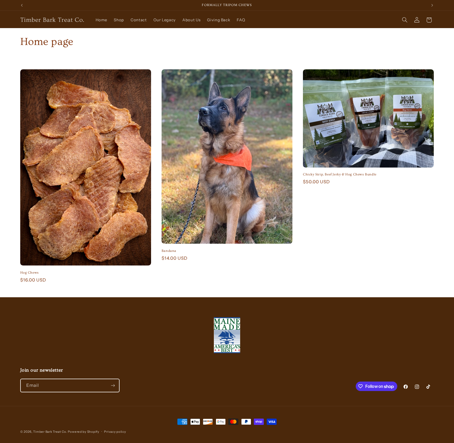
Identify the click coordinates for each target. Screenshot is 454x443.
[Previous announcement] (22, 5)
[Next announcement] (432, 5)
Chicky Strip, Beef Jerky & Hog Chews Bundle (339, 174)
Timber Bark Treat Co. (50, 432)
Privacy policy (115, 432)
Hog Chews (29, 272)
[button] (405, 20)
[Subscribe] (113, 385)
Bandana (169, 251)
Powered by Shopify (83, 432)
